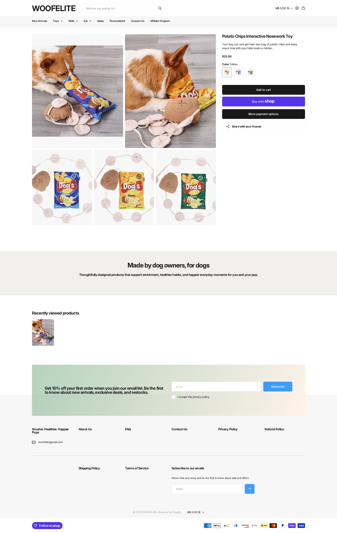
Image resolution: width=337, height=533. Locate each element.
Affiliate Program (160, 20)
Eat (86, 20)
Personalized (117, 20)
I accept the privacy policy (193, 396)
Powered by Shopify (169, 512)
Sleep (100, 20)
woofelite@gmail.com (50, 442)
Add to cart (263, 89)
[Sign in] (297, 8)
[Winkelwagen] (303, 8)
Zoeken (160, 8)
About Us (85, 429)
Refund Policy (274, 429)
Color (229, 64)
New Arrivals (39, 20)
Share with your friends (246, 126)
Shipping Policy (89, 468)
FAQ (128, 429)
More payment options (263, 113)
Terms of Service (136, 468)
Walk (71, 20)
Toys (56, 20)
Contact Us (138, 20)
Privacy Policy (228, 429)
